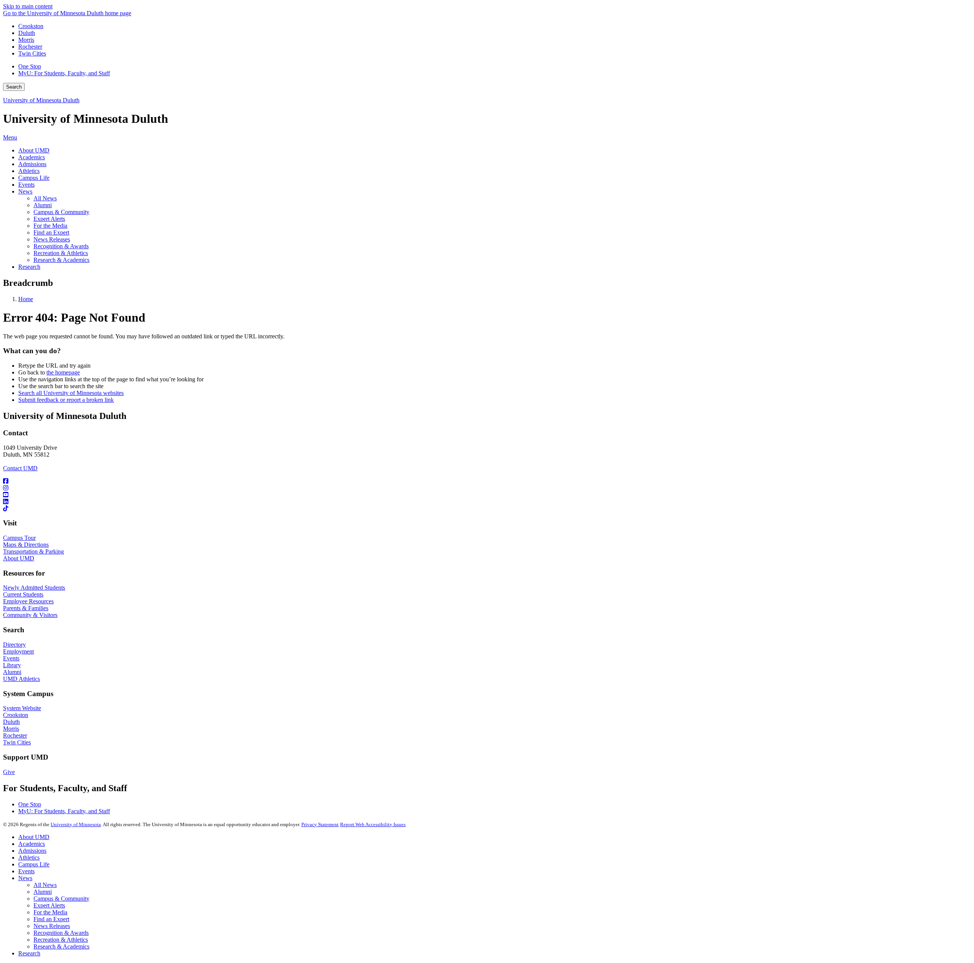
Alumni (12, 672)
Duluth (26, 33)
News (25, 878)
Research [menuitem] (29, 266)
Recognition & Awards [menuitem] (61, 246)
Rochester (30, 46)
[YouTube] (487, 495)
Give (9, 772)
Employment (18, 651)
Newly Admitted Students (34, 587)
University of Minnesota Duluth (41, 100)
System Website (22, 708)
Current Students (23, 594)
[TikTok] (487, 508)
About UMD (18, 558)
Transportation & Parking (33, 551)
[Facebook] (487, 481)
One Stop (29, 66)
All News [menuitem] (45, 198)
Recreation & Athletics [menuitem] (60, 253)
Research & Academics (61, 946)
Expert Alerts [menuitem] (49, 219)
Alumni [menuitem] (42, 205)
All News (45, 885)
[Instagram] (487, 488)
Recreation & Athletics (60, 939)
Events (11, 658)
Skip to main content (28, 6)
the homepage (63, 372)
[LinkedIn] (487, 501)
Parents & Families (25, 608)
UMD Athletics (21, 679)
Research (29, 953)
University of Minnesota (76, 824)
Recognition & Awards (61, 933)
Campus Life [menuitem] (33, 178)
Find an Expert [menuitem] (51, 232)
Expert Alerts (49, 905)
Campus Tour (19, 538)
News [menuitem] (25, 191)
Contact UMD (20, 468)
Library (12, 665)
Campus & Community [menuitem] (61, 212)
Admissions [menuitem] (32, 164)
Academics (31, 844)
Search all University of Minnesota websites (71, 393)
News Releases (51, 926)
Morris (26, 39)
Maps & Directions (26, 544)
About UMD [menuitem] (33, 150)
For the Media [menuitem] (50, 225)
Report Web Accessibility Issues (373, 824)
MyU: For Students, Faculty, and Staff (64, 73)
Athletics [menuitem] (29, 171)
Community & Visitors (30, 615)
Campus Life (33, 864)
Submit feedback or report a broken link (66, 400)
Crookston (30, 26)
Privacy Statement (320, 824)
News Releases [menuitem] (51, 239)
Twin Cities (32, 53)
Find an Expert (51, 919)
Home (25, 299)
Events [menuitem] (26, 184)
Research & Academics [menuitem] (61, 260)
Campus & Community (61, 898)
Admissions (32, 850)
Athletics (29, 857)
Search (14, 87)
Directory (14, 644)
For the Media (50, 912)
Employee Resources (28, 601)
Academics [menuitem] (31, 157)
